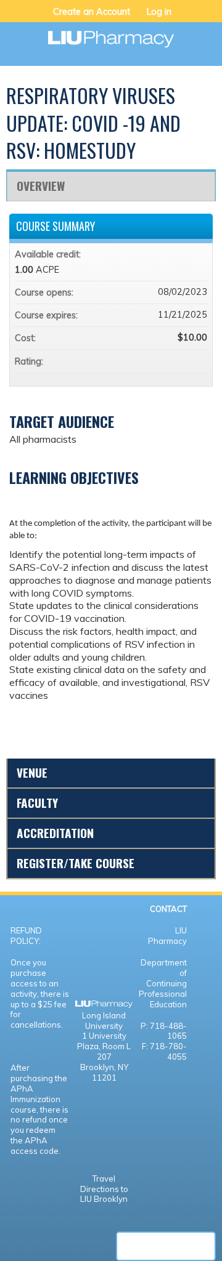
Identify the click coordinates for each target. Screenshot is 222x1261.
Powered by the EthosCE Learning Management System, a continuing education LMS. (166, 1246)
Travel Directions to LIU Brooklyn (104, 1189)
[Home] (111, 34)
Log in (159, 11)
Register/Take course (75, 863)
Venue (32, 772)
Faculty (37, 803)
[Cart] (186, 18)
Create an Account (91, 11)
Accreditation (55, 833)
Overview (41, 186)
